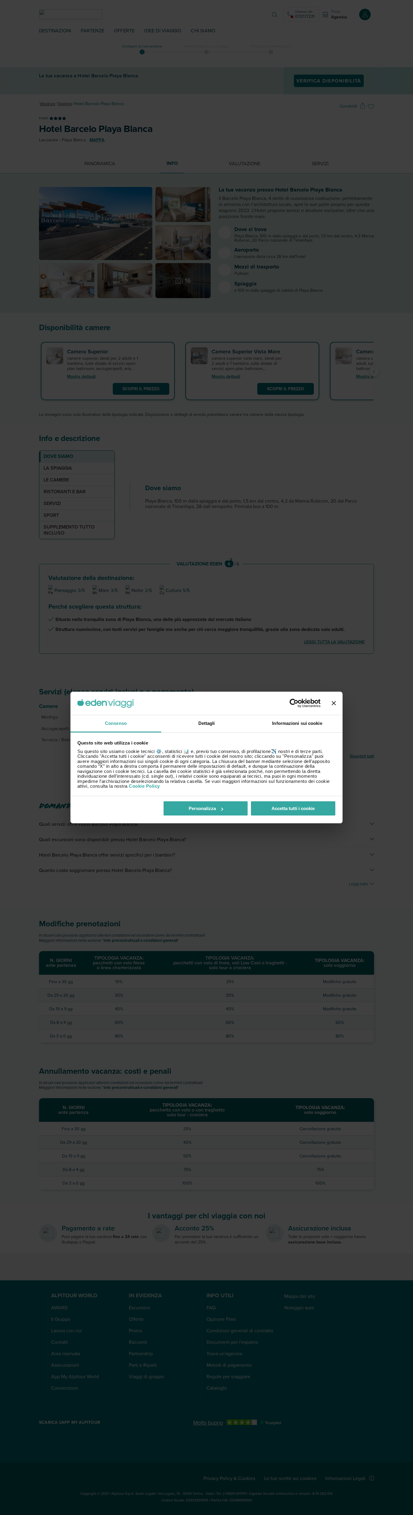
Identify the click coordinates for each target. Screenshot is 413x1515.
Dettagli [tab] (206, 723)
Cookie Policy (144, 786)
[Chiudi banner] (334, 703)
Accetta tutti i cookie (293, 808)
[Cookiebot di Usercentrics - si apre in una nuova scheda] (294, 703)
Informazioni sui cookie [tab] (297, 723)
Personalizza (202, 808)
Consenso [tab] (116, 723)
